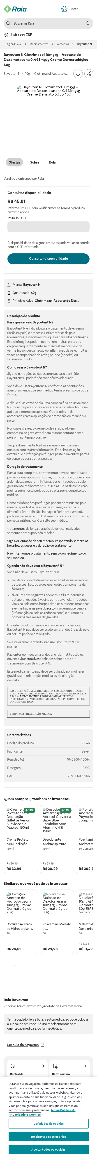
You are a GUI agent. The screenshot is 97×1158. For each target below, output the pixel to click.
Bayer (86, 751)
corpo (11, 346)
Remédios (62, 44)
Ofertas (14, 162)
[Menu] (89, 9)
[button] (48, 116)
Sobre (34, 162)
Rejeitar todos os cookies (48, 1136)
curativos (32, 659)
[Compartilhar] (88, 73)
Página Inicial (13, 44)
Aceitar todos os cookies (48, 1149)
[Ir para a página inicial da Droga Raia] (15, 9)
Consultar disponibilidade (48, 258)
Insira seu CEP (17, 218)
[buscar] (87, 23)
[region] (48, 1117)
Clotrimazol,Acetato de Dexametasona (64, 301)
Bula (52, 162)
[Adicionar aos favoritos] (78, 73)
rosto (51, 608)
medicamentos (30, 696)
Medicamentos (39, 44)
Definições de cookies (48, 1123)
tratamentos (16, 528)
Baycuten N (32, 285)
